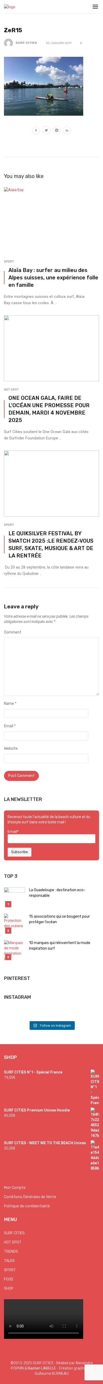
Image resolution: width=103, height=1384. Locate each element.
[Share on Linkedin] (67, 131)
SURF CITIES (26, 43)
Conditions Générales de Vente (30, 1197)
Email (10, 726)
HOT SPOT (11, 389)
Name (10, 703)
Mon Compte (15, 1187)
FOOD (8, 1279)
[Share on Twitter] (46, 131)
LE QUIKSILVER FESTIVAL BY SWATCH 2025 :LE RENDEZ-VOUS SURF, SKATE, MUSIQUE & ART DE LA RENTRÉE (50, 544)
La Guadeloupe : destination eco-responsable (57, 893)
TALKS (9, 1261)
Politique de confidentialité (27, 1206)
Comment (12, 632)
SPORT (9, 261)
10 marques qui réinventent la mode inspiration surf (59, 946)
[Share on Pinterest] (57, 131)
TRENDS (11, 1251)
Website (11, 748)
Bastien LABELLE (42, 1368)
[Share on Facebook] (36, 131)
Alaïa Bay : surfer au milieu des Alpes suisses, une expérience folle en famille (53, 277)
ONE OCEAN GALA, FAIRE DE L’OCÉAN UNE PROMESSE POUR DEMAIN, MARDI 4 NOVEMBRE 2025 (49, 409)
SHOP (8, 1288)
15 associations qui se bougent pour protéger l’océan (59, 919)
